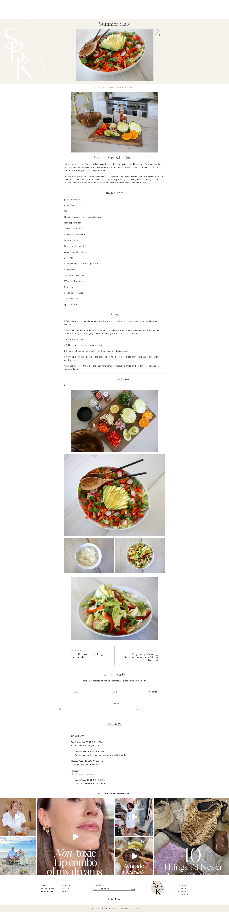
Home (44, 886)
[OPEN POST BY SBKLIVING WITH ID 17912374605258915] (134, 856)
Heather (75, 761)
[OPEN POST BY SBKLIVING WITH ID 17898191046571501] (75, 836)
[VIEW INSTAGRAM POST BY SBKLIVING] (33, 832)
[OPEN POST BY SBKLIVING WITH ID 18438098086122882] (134, 817)
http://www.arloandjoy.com (83, 774)
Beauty (66, 886)
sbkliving (16, 801)
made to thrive (133, 908)
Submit (131, 889)
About (184, 889)
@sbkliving (124, 793)
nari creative (118, 908)
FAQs (185, 894)
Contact (183, 891)
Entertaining (48, 889)
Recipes (66, 889)
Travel (66, 891)
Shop (185, 886)
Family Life (47, 891)
